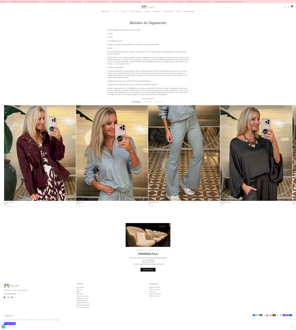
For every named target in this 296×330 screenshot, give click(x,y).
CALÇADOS (147, 11)
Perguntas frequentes (154, 287)
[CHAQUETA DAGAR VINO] (40, 153)
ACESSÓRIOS (156, 11)
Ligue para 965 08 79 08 (83, 303)
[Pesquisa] (285, 7)
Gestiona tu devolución (83, 296)
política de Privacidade (155, 294)
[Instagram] (9, 297)
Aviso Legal (152, 291)
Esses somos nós (188, 11)
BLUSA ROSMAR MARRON (225, 202)
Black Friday (80, 294)
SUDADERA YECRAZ (80, 202)
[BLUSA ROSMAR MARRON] (256, 153)
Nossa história (80, 287)
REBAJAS (115, 11)
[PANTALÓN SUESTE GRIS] (184, 153)
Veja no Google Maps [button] (10, 293)
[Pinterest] (13, 297)
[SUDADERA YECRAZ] (112, 153)
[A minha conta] (288, 7)
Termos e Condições (154, 289)
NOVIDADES (136, 102)
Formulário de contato (82, 298)
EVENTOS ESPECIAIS (135, 11)
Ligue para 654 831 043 (83, 305)
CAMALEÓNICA (105, 11)
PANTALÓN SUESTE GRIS (153, 202)
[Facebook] (5, 297)
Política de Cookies (154, 296)
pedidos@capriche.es (82, 300)
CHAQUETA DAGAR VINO (9, 202)
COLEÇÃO (123, 11)
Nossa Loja (79, 289)
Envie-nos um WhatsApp (83, 307)
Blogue (78, 291)
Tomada (178, 11)
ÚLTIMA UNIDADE (169, 11)
